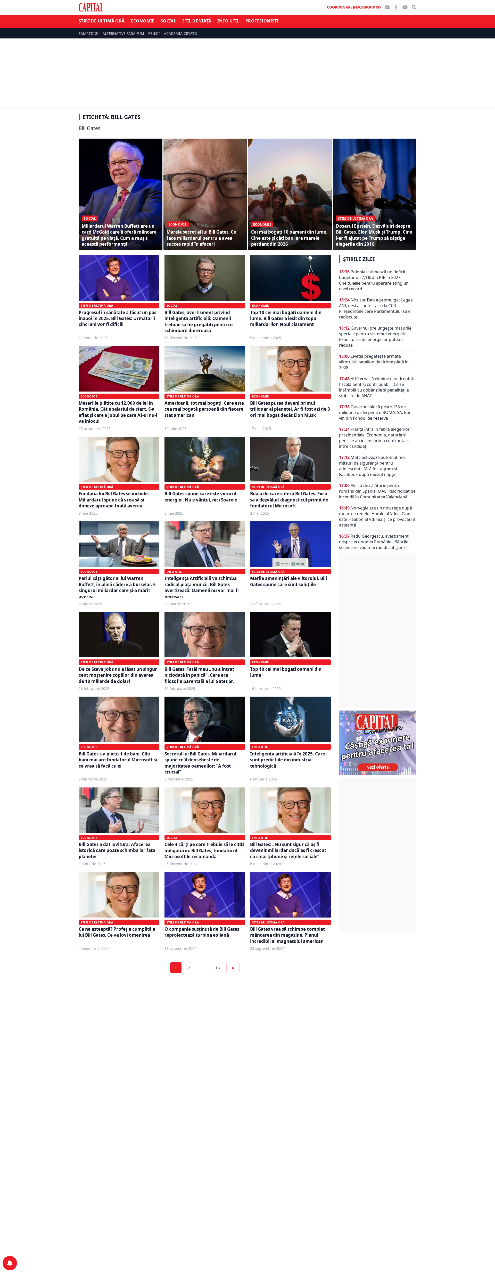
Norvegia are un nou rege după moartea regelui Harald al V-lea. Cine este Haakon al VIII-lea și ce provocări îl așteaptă (377, 516)
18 (217, 967)
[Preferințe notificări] (10, 1263)
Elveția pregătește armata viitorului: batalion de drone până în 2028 (374, 361)
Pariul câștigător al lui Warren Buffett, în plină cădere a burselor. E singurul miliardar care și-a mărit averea (117, 587)
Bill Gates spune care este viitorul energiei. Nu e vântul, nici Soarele (200, 497)
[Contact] (387, 7)
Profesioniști (261, 21)
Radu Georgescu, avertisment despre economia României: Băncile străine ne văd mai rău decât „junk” (374, 541)
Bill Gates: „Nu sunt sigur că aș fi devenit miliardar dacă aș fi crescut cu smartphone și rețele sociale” (288, 850)
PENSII (154, 33)
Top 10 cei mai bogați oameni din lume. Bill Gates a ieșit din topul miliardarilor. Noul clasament (285, 318)
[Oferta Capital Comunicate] (377, 743)
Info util (228, 21)
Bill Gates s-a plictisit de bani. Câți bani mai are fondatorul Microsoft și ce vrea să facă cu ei (118, 760)
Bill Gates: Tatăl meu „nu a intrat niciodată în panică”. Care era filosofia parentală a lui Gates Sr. (199, 675)
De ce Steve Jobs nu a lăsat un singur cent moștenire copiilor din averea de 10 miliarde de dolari (118, 675)
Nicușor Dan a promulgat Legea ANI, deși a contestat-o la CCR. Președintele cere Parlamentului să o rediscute (376, 308)
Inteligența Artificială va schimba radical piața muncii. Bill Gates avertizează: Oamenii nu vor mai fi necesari (201, 587)
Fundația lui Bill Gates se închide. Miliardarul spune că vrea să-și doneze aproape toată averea (114, 500)
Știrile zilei (359, 259)
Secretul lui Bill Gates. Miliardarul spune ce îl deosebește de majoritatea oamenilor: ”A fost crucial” (200, 763)
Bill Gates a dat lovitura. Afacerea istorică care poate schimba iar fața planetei (117, 850)
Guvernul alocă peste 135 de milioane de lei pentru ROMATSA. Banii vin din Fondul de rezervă (376, 412)
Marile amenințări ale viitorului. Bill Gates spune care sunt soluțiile (288, 581)
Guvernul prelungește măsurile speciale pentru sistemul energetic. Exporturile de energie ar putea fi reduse (375, 336)
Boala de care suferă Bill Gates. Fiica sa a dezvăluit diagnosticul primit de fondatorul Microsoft (289, 500)
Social (168, 21)
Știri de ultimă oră (102, 21)
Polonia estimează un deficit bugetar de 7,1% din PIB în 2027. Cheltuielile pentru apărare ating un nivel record (374, 280)
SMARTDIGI (88, 33)
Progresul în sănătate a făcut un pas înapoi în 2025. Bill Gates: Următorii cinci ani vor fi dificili (117, 318)
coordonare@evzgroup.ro (354, 7)
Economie (142, 21)
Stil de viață (196, 21)
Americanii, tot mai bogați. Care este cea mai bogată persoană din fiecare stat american (204, 409)
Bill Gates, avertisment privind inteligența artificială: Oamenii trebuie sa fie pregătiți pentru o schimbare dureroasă (198, 321)
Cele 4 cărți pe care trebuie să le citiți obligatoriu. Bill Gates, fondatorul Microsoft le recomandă (204, 850)
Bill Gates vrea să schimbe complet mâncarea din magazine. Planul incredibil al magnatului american (287, 935)
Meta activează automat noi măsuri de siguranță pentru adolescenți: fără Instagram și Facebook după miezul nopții (372, 466)
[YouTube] (405, 7)
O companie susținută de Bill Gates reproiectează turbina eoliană (201, 932)
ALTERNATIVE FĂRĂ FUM (123, 33)
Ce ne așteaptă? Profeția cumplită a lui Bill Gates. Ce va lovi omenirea (117, 932)
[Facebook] (396, 7)
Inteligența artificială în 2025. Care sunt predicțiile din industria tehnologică (287, 760)
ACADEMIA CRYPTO (180, 33)
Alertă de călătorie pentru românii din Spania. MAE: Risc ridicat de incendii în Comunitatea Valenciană (377, 491)
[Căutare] (414, 7)
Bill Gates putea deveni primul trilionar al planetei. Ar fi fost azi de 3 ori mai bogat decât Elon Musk (290, 409)
